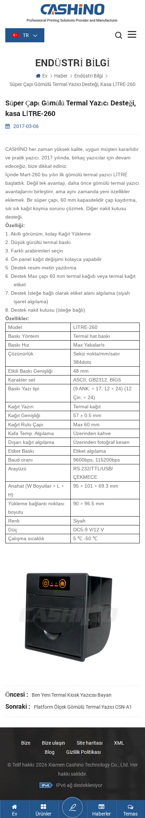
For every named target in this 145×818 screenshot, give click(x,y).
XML (119, 743)
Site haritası (89, 743)
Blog (50, 752)
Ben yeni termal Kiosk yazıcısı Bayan (72, 695)
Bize (25, 743)
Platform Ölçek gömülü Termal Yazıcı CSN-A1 (83, 707)
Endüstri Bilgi (88, 76)
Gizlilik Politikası (83, 752)
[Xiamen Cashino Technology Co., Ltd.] (72, 13)
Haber (61, 76)
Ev (45, 76)
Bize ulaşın (54, 743)
